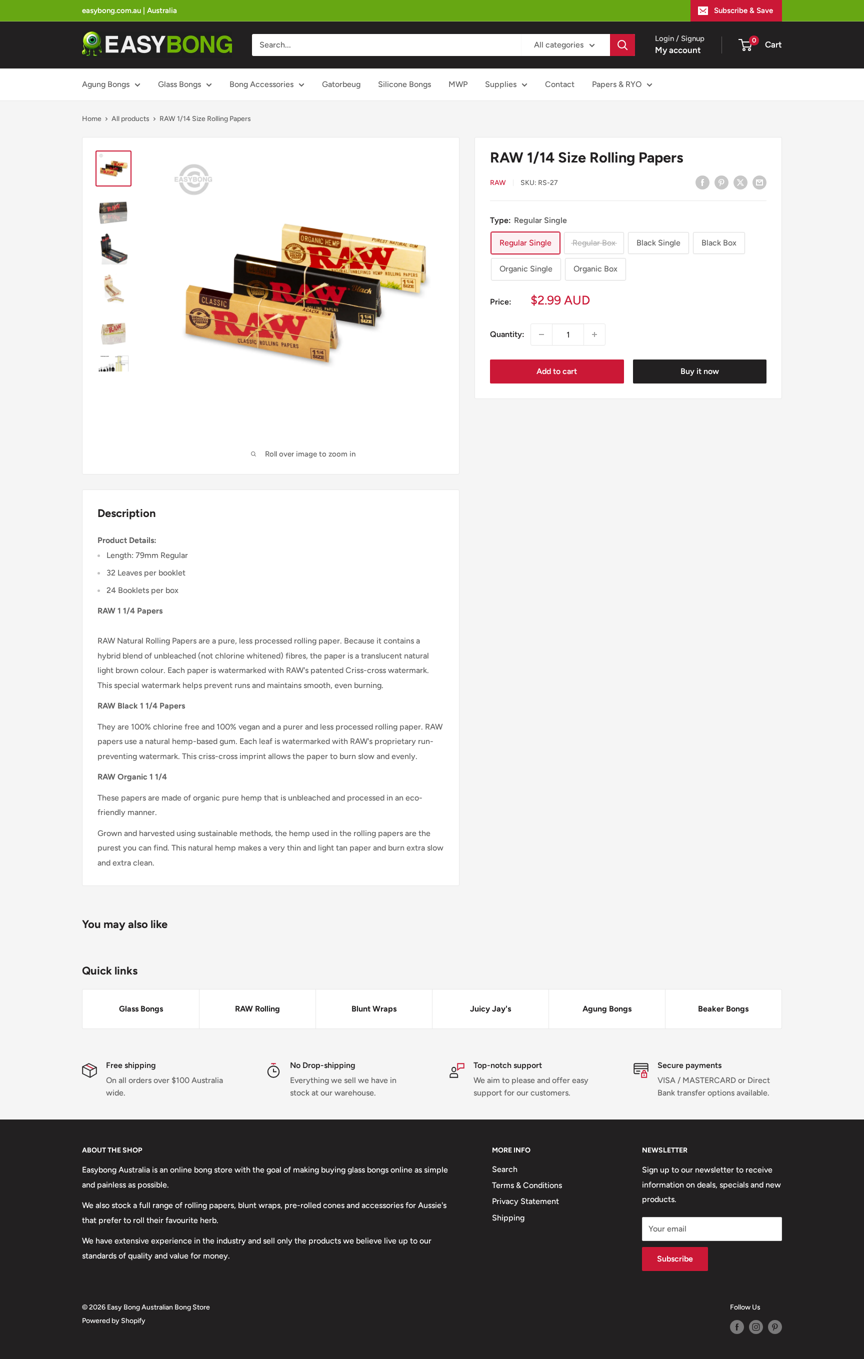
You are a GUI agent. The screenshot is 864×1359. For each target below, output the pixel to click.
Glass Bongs (179, 84)
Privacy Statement (525, 1201)
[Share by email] (759, 182)
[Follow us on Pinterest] (775, 1327)
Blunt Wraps (374, 1009)
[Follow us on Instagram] (756, 1327)
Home (92, 118)
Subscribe (675, 1259)
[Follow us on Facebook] (737, 1327)
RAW (498, 182)
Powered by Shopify (114, 1320)
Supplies (500, 84)
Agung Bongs (106, 84)
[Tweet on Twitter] (741, 182)
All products (131, 118)
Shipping (508, 1217)
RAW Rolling (257, 1009)
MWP (458, 84)
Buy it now (699, 371)
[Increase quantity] (594, 334)
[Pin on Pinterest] (721, 182)
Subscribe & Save (743, 10)
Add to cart (556, 371)
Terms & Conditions (527, 1185)
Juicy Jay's (490, 1009)
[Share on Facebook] (703, 182)
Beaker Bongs (723, 1009)
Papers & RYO (617, 84)
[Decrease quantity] (541, 334)
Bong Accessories (262, 84)
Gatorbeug (341, 84)
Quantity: (507, 334)
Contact (559, 84)
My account (678, 50)
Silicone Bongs (404, 84)
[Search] (622, 45)
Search (505, 1169)
